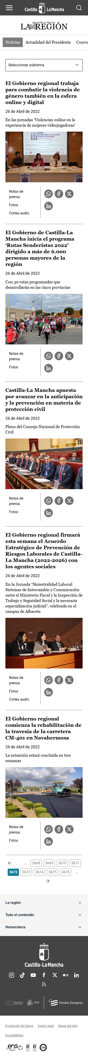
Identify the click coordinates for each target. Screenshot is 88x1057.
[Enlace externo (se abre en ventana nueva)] (34, 1047)
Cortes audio (19, 213)
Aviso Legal (46, 1026)
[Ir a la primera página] (13, 863)
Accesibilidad (14, 1035)
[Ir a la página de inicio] (44, 8)
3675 (53, 872)
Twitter (54, 975)
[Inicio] (44, 955)
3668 (36, 863)
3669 (49, 863)
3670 (62, 863)
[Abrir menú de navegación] (9, 7)
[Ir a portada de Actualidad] (44, 26)
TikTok (22, 975)
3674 (39, 872)
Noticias (12, 42)
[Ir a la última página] (44, 881)
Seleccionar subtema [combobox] (26, 65)
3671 (75, 863)
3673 (26, 872)
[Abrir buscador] (79, 7)
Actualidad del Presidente (48, 42)
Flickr (65, 975)
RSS (44, 984)
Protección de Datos (19, 1026)
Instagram (11, 975)
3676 (66, 872)
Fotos (13, 205)
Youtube (33, 975)
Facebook (44, 975)
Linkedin (76, 975)
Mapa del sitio (68, 1026)
